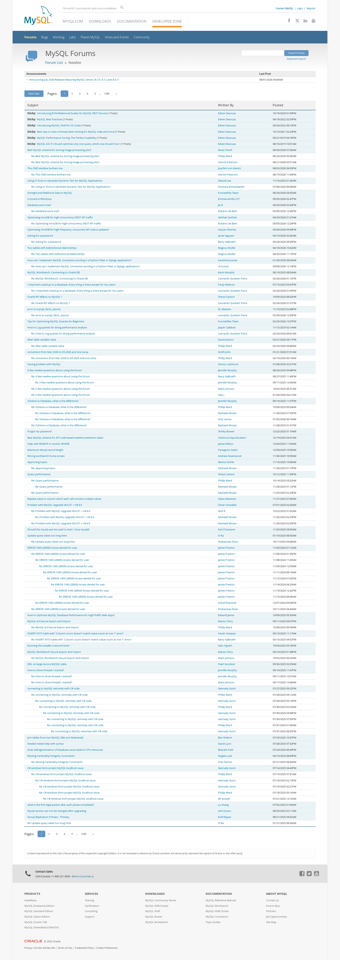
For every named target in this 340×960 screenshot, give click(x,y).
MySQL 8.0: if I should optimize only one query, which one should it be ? (78, 144)
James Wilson (225, 444)
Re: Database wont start (45, 211)
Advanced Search (296, 58)
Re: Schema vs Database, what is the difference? (59, 407)
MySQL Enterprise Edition (39, 906)
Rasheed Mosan (227, 413)
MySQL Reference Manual (221, 900)
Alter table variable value (41, 339)
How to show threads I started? (45, 670)
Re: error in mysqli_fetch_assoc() (50, 315)
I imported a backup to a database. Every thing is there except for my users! (71, 284)
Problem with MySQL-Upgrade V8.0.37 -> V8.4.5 (54, 505)
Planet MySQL (90, 37)
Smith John (224, 352)
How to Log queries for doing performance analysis (57, 327)
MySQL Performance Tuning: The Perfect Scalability (66, 138)
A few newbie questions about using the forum (54, 370)
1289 (106, 93)
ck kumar (223, 266)
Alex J (221, 395)
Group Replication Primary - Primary (48, 817)
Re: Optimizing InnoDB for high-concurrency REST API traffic (66, 223)
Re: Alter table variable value (47, 346)
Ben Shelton (225, 737)
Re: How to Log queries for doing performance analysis (63, 333)
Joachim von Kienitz (229, 168)
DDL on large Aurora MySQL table (47, 664)
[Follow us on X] (295, 21)
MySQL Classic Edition (37, 916)
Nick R (221, 511)
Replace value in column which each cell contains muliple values (64, 499)
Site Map (271, 922)
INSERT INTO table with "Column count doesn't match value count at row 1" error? (75, 633)
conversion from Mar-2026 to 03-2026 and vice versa (57, 352)
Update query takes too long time (47, 535)
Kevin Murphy (226, 272)
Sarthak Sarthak (227, 217)
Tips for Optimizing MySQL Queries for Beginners (55, 321)
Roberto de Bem (227, 211)
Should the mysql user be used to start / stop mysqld (58, 529)
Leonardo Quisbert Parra (232, 278)
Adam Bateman (227, 499)
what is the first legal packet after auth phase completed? (60, 805)
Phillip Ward (225, 156)
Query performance (38, 474)
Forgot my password (39, 431)
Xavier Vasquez (227, 633)
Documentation (131, 21)
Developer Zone (167, 21)
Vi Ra (221, 535)
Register (311, 8)
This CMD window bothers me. (45, 168)
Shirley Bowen (226, 431)
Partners (271, 911)
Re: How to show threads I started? (51, 676)
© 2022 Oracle (52, 941)
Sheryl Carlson (226, 297)
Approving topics (37, 462)
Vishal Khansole (227, 602)
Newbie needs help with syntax (45, 743)
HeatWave (30, 900)
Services (91, 894)
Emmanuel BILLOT (229, 199)
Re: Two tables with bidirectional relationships (58, 254)
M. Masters (224, 309)
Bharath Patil (225, 749)
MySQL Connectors (217, 916)
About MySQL (276, 894)
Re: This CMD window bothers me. (51, 174)
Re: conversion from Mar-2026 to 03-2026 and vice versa (63, 358)
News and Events (117, 37)
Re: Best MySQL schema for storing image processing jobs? (65, 156)
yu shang (223, 805)
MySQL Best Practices (49, 119)
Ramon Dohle (226, 462)
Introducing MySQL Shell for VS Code (58, 125)
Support (89, 916)
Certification (92, 906)
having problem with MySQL (44, 364)
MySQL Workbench (156, 922)
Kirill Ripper (224, 817)
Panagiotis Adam (228, 450)
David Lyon (224, 743)
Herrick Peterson (228, 162)
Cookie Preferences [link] (107, 947)
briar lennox (225, 762)
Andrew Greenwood (229, 456)
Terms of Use (65, 947)
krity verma (224, 419)
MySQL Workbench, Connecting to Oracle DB (53, 272)
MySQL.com (73, 21)
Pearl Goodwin (226, 664)
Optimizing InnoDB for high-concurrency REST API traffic (60, 217)
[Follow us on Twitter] (309, 875)
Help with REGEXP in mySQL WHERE (48, 444)
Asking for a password (40, 235)
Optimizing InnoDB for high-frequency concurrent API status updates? (68, 229)
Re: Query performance (44, 480)
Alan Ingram (225, 645)
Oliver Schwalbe (227, 505)
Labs (72, 37)
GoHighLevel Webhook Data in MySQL (49, 193)
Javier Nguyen (226, 235)
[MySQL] (38, 16)
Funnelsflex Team (228, 193)
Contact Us (272, 900)
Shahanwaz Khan (228, 541)
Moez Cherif (225, 150)
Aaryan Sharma (227, 229)
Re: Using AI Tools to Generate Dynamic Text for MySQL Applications (70, 186)
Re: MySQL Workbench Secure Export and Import (60, 658)
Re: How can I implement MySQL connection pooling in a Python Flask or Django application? (85, 266)
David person (226, 339)
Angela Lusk (225, 756)
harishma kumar (227, 260)
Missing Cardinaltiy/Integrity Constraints (51, 756)
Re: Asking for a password (46, 241)
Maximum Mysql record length (45, 450)
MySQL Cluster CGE (35, 922)
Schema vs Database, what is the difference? (53, 401)
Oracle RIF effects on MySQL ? (44, 297)
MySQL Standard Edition (38, 911)
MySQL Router (153, 916)
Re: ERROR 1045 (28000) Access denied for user (58, 554)
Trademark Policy (84, 947)
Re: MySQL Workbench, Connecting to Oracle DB (59, 278)
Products (32, 894)
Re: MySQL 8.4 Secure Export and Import (55, 627)
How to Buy (273, 906)
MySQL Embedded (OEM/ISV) (41, 927)
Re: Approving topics (43, 468)
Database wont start (39, 205)
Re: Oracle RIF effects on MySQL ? (50, 303)
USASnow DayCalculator (232, 437)
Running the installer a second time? (48, 645)
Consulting (91, 911)
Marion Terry (225, 621)
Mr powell (224, 798)
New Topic (34, 93)
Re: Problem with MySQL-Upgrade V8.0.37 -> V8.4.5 (60, 511)
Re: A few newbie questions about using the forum (60, 376)
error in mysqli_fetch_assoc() (44, 309)
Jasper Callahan (227, 327)
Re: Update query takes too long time (53, 541)
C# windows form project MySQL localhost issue (55, 768)
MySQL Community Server (160, 900)
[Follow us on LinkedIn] (304, 21)
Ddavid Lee (224, 180)
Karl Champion (226, 529)
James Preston (226, 547)
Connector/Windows (39, 199)
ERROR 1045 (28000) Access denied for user (52, 547)
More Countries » (83, 876)
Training (89, 900)
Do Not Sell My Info (44, 947)
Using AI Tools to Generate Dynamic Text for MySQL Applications (64, 180)
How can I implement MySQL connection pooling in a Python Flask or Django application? (79, 260)
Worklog (58, 37)
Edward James (226, 615)
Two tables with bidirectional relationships (52, 248)
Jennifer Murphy (227, 370)
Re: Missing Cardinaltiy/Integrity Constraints (57, 762)
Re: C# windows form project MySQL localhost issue (61, 774)
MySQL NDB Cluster (156, 906)
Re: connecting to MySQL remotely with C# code (59, 694)
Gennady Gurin (227, 688)
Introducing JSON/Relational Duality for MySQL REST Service (72, 113)
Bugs (44, 37)
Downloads (100, 21)
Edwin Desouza (227, 113)
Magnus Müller (227, 248)
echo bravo (224, 811)
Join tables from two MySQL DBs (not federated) (55, 737)
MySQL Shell (152, 911)
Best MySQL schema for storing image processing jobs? (59, 150)
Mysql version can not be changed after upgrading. (57, 811)
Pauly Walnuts (226, 284)
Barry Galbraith (227, 241)
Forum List (54, 62)
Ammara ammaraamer (231, 186)
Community (142, 37)
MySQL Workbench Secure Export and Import (54, 652)
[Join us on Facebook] (287, 21)
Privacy (28, 947)
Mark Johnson (226, 388)
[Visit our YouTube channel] (312, 21)
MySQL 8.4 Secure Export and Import (49, 621)
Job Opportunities (276, 916)
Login (300, 8)
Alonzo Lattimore (228, 364)
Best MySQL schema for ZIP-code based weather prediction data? (65, 437)
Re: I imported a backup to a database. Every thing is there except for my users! (77, 290)
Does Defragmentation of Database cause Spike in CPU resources (65, 749)
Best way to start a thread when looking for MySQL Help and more (76, 131)
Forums (30, 37)
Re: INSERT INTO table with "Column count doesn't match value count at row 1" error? (81, 639)
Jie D (220, 205)
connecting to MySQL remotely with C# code (53, 688)
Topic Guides (213, 922)
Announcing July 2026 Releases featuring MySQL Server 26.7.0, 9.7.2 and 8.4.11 (74, 79)
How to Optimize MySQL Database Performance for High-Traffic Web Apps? (71, 615)
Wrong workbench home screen (46, 456)
